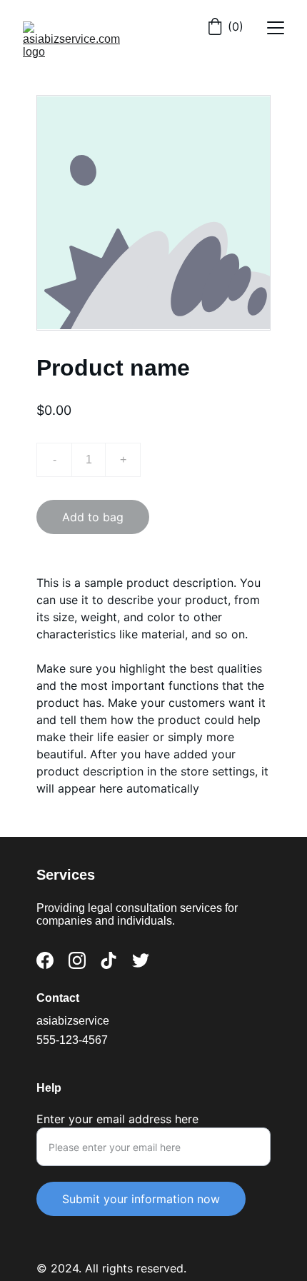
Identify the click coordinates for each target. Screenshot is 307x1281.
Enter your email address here (117, 1119)
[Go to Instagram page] (77, 960)
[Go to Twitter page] (140, 960)
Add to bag (93, 517)
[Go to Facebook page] (45, 960)
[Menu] (275, 27)
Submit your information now (141, 1199)
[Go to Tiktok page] (108, 960)
